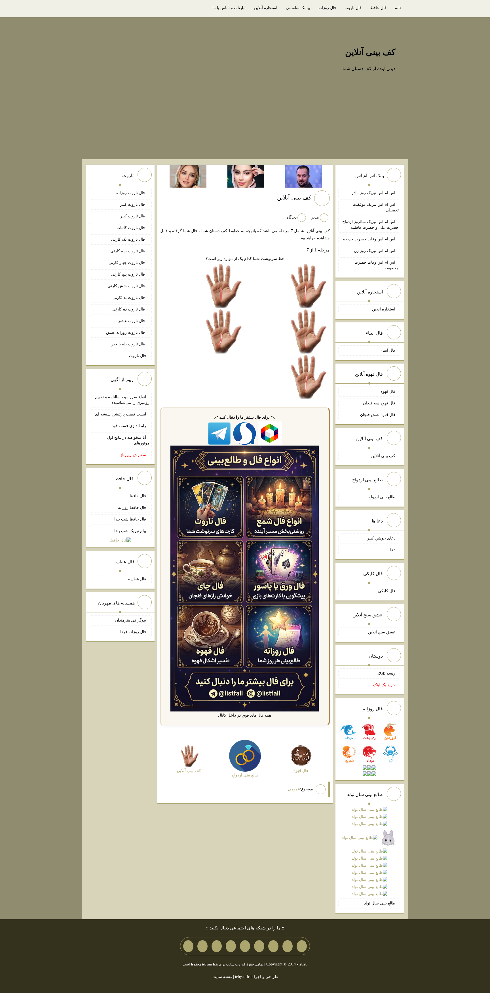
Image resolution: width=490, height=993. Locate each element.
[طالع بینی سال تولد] (369, 852)
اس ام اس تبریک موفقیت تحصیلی (375, 207)
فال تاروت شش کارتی (126, 286)
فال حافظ (378, 8)
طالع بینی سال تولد (379, 903)
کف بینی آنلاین (370, 52)
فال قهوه (388, 391)
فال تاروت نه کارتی (129, 297)
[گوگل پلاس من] (217, 946)
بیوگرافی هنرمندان (130, 620)
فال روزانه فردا (133, 632)
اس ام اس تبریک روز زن (374, 251)
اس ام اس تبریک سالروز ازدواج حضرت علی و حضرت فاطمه (370, 225)
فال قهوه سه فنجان (379, 403)
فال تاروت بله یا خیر (128, 344)
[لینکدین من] (188, 946)
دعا (392, 550)
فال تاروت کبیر (133, 204)
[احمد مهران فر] (303, 176)
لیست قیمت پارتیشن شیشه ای (120, 414)
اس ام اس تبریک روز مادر (373, 193)
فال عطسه (137, 579)
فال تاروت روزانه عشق (126, 332)
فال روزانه (327, 8)
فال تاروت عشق (132, 321)
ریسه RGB (386, 673)
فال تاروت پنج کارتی (128, 274)
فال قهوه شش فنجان (377, 415)
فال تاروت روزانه (131, 193)
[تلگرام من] (287, 946)
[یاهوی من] (302, 946)
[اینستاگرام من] (259, 946)
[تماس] (245, 946)
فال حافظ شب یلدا (130, 519)
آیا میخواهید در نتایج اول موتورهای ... (128, 440)
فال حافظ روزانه (132, 507)
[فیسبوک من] (273, 946)
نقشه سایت (222, 977)
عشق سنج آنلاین (381, 632)
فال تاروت (353, 8)
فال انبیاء (388, 350)
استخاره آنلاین (265, 8)
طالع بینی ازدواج (381, 497)
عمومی (294, 789)
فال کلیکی (386, 591)
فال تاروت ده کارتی (129, 309)
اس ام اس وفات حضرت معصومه (376, 265)
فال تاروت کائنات (131, 228)
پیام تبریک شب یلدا (130, 531)
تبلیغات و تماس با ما (229, 8)
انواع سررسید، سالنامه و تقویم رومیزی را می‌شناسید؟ (122, 400)
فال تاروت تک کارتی (128, 239)
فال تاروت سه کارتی (128, 251)
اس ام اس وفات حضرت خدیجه (369, 239)
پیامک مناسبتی (298, 8)
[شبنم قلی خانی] (188, 176)
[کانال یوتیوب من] (202, 946)
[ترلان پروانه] (245, 176)
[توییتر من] (231, 946)
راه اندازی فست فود (129, 426)
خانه (398, 8)
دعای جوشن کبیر (381, 538)
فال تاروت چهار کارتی (127, 263)
